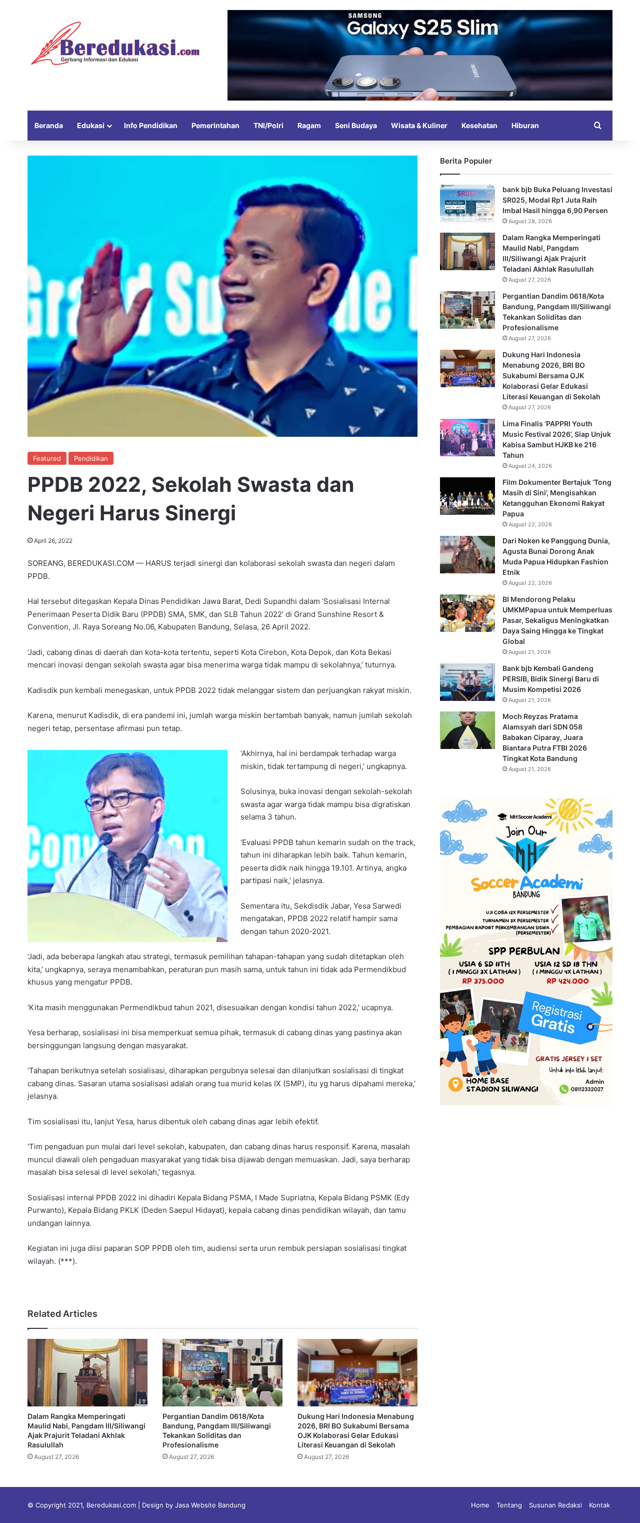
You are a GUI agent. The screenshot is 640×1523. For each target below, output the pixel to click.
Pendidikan (91, 458)
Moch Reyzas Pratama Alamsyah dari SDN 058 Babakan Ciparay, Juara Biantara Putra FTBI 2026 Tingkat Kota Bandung (544, 737)
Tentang (509, 1505)
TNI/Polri (269, 125)
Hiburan (525, 125)
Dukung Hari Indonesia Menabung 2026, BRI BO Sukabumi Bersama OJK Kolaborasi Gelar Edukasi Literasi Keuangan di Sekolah (551, 375)
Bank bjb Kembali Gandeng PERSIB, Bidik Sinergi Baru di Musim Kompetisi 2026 (550, 678)
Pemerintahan (216, 125)
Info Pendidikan (151, 125)
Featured (47, 458)
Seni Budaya (356, 125)
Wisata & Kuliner (419, 125)
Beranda (48, 125)
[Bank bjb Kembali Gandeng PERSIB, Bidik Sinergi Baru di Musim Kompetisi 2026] (467, 682)
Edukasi (90, 125)
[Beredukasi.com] (115, 43)
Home (480, 1505)
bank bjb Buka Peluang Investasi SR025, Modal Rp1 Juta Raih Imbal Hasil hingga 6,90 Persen (557, 200)
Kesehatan (480, 125)
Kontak (599, 1505)
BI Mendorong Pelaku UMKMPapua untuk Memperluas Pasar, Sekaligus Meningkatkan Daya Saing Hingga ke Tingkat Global (557, 620)
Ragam (309, 125)
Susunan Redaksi (555, 1505)
